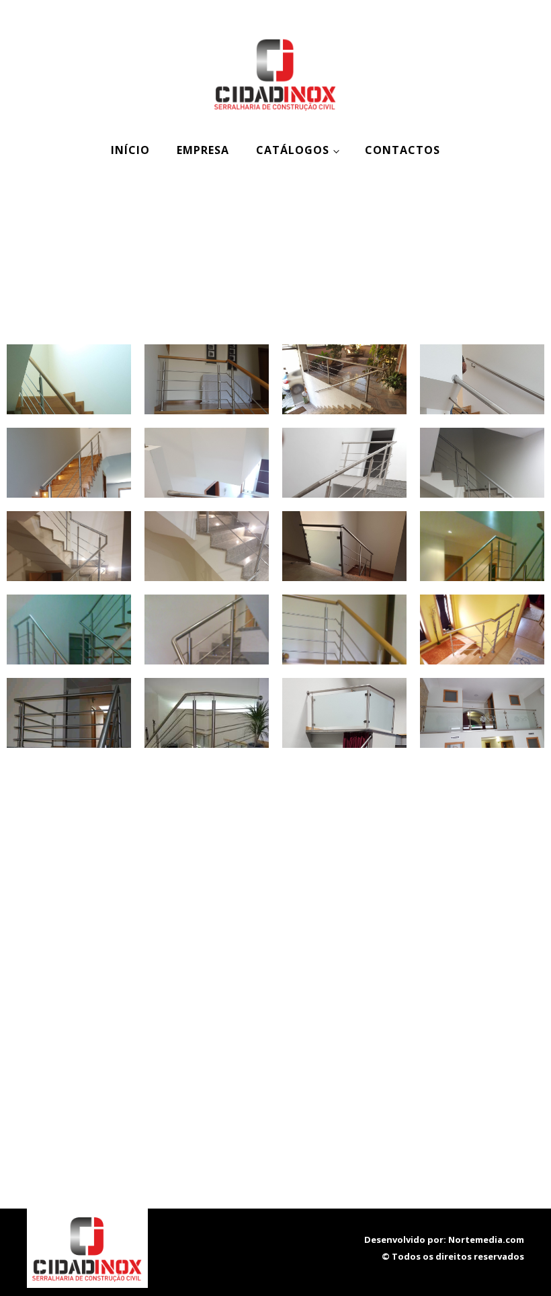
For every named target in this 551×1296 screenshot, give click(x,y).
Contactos (402, 150)
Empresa (203, 150)
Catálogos (292, 150)
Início (130, 150)
